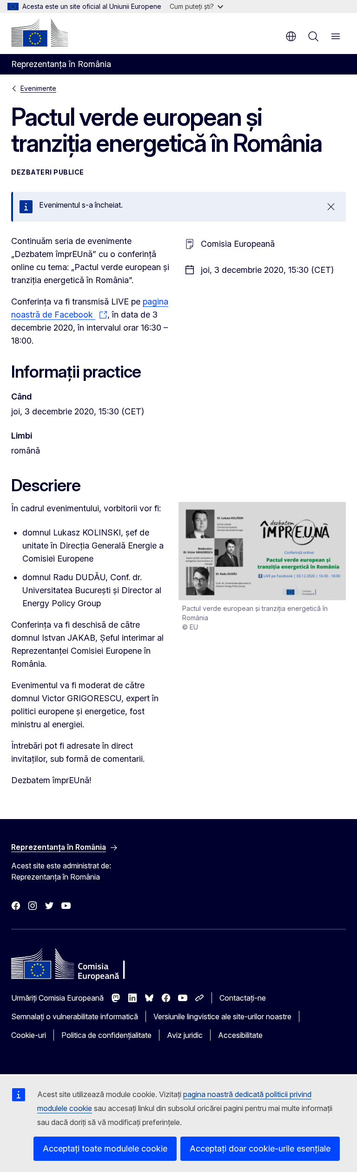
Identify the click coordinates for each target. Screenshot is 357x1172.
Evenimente (38, 88)
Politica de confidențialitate (106, 1035)
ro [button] (291, 36)
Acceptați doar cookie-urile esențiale (260, 1148)
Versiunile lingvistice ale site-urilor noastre (222, 1016)
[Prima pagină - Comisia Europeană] (39, 33)
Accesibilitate (240, 1035)
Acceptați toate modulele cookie (105, 1148)
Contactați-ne (242, 998)
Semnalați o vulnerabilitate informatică (74, 1016)
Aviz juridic (185, 1035)
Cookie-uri (28, 1035)
